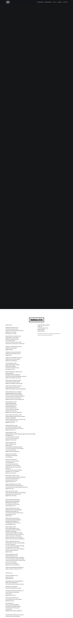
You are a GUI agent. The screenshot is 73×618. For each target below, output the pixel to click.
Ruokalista (54, 2)
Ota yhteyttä (65, 2)
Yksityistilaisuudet (47, 2)
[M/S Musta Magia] (8, 2)
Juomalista (60, 2)
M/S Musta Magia (40, 2)
